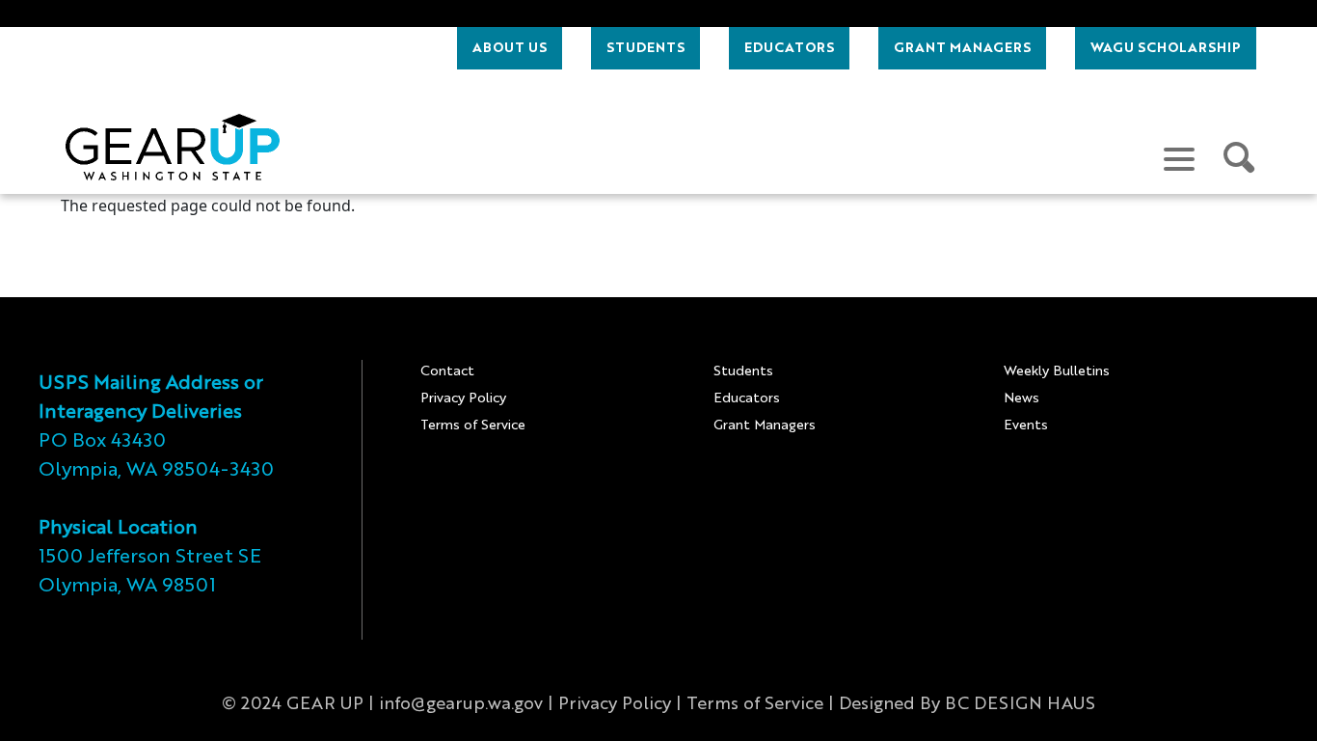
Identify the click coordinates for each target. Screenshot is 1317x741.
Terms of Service (472, 425)
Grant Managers (764, 425)
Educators (746, 398)
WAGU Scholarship (1165, 48)
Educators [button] (789, 48)
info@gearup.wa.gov (461, 704)
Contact (447, 371)
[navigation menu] (1179, 158)
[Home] (172, 147)
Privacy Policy (463, 398)
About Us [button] (509, 48)
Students (743, 371)
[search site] (1239, 158)
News (1021, 398)
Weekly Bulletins (1057, 371)
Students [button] (645, 48)
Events (1026, 425)
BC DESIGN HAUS (1020, 704)
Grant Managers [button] (962, 48)
